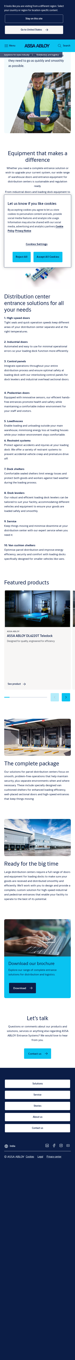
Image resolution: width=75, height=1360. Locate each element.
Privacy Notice (23, 230)
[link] (34, 30)
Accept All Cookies (48, 256)
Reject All (22, 256)
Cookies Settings (37, 244)
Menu (12, 45)
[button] (34, 19)
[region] (37, 231)
